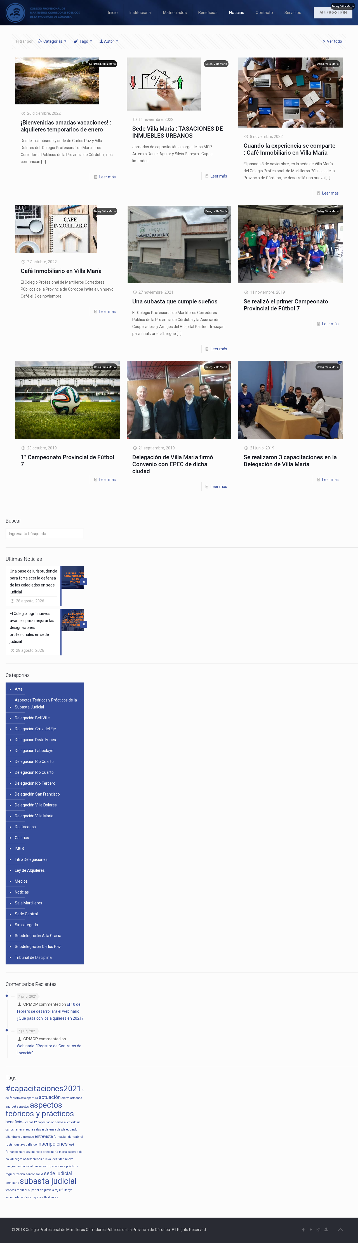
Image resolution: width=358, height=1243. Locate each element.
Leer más (107, 177)
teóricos (11, 1190)
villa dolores (50, 1197)
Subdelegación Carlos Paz (38, 946)
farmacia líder (63, 1137)
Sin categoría (26, 925)
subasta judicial (48, 1181)
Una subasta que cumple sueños (175, 301)
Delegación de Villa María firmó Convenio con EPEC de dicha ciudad (172, 464)
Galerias (22, 837)
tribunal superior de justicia (35, 1190)
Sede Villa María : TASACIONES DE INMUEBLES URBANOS (177, 132)
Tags (83, 41)
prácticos (72, 1166)
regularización (15, 1174)
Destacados (25, 827)
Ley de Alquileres (30, 870)
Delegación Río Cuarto (34, 761)
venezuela (13, 1197)
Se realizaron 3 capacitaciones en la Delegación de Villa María (290, 461)
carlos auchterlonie (68, 1122)
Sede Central (26, 914)
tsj (56, 1190)
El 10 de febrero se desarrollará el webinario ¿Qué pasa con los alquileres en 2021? (50, 1011)
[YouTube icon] (311, 1229)
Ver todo (334, 41)
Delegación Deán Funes (35, 739)
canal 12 (31, 1122)
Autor (109, 41)
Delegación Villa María (34, 816)
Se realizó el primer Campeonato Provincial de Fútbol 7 (286, 305)
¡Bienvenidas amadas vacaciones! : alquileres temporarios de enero (66, 126)
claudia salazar (33, 1129)
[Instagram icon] (318, 1229)
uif (61, 1190)
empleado (27, 1137)
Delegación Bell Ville (32, 718)
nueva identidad (53, 1159)
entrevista (44, 1136)
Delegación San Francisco (37, 794)
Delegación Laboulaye (34, 750)
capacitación (46, 1122)
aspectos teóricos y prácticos (40, 1109)
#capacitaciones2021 (43, 1088)
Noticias (22, 892)
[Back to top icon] (340, 1229)
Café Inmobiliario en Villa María (61, 271)
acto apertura (29, 1098)
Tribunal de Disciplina (33, 957)
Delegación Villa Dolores (36, 805)
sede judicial (58, 1173)
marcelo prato (40, 1152)
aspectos (23, 1106)
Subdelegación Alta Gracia (38, 935)
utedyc (67, 1190)
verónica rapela (30, 1197)
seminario (12, 1183)
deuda (61, 1129)
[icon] (326, 1229)
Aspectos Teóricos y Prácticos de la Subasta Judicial (46, 703)
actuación (50, 1097)
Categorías (53, 41)
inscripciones (52, 1144)
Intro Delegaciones (31, 859)
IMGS (19, 848)
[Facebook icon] (303, 1229)
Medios (21, 881)
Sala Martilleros (28, 903)
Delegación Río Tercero (35, 783)
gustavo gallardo (26, 1144)
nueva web (41, 1166)
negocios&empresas (28, 1159)
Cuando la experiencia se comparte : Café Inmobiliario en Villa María (289, 149)
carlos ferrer (14, 1129)
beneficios (15, 1121)
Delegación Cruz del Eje (35, 729)
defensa (50, 1129)
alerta (65, 1098)
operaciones (57, 1166)
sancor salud (34, 1174)
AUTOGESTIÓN (333, 12)
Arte (19, 689)
